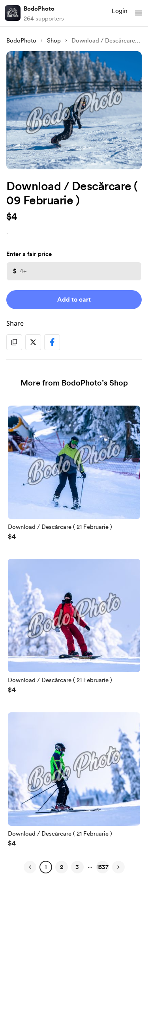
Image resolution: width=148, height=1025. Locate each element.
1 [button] (46, 867)
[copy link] (14, 342)
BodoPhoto (39, 8)
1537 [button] (103, 867)
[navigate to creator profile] (13, 13)
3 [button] (77, 867)
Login (119, 11)
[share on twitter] (33, 342)
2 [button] (61, 867)
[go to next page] (118, 867)
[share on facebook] (52, 342)
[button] (138, 13)
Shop (54, 40)
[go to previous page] (30, 867)
